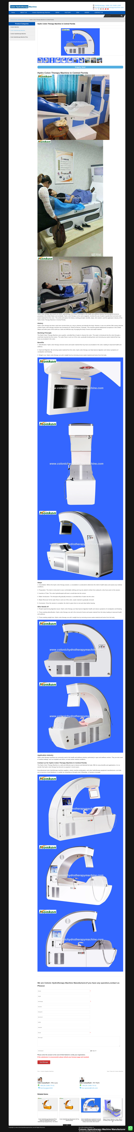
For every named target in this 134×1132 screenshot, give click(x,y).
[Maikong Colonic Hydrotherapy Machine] (28, 9)
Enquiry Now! (80, 67)
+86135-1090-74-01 (47, 1085)
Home (13, 12)
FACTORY (68, 12)
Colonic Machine (14, 27)
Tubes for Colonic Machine (115, 1071)
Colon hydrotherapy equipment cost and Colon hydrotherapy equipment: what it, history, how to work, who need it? (91, 1120)
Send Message (44, 1062)
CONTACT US (99, 12)
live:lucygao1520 (46, 1088)
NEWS (57, 12)
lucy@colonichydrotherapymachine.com (109, 7)
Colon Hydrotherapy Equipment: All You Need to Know (69, 1120)
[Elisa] (40, 1081)
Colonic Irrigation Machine (45, 1071)
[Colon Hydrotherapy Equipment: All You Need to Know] (69, 1110)
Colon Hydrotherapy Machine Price (19, 37)
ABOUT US (23, 12)
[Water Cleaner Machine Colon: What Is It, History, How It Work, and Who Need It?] (113, 1117)
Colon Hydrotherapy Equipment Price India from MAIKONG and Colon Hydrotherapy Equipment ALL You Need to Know (48, 1121)
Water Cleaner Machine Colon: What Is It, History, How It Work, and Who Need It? (112, 1120)
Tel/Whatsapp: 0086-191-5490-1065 (108, 5)
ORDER (87, 12)
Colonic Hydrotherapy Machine (41, 12)
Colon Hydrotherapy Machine (21, 19)
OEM (77, 12)
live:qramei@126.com (90, 1088)
